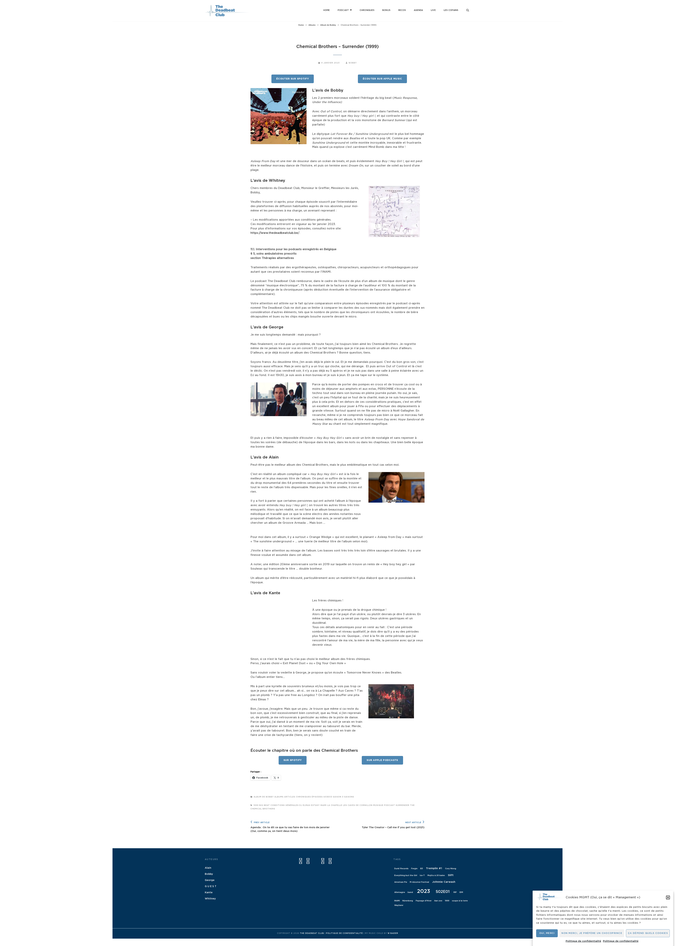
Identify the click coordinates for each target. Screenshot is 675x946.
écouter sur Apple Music (382, 79)
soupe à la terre (460, 901)
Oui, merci (547, 933)
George (209, 880)
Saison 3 (338, 797)
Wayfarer (398, 905)
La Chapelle (334, 805)
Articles (289, 797)
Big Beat (264, 805)
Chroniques (367, 10)
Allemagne (399, 892)
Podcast (343, 10)
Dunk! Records (401, 869)
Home (326, 10)
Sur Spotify (293, 760)
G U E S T (210, 886)
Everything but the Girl (405, 875)
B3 (421, 869)
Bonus (386, 10)
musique (378, 805)
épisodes (317, 797)
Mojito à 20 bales (436, 875)
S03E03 (327, 797)
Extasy (315, 805)
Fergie (414, 869)
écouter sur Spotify (292, 79)
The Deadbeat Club (312, 933)
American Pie (400, 882)
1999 (256, 805)
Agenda (418, 10)
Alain (208, 868)
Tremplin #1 (434, 868)
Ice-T (422, 875)
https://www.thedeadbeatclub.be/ (274, 233)
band (410, 892)
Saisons (349, 797)
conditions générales (285, 805)
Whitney (210, 898)
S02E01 (443, 892)
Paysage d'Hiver (424, 901)
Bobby (353, 63)
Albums (312, 25)
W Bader (393, 933)
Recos (402, 10)
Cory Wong (450, 869)
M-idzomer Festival (419, 882)
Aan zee (438, 901)
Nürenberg (407, 901)
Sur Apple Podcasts (382, 760)
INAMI (323, 805)
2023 (423, 891)
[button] (668, 897)
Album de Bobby (328, 25)
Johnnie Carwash (443, 882)
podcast (389, 805)
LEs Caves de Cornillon (357, 805)
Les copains (451, 10)
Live (433, 10)
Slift (451, 875)
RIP (455, 892)
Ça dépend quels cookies (648, 933)
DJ (300, 805)
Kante (209, 892)
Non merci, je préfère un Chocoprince (591, 933)
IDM (461, 892)
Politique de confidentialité (583, 941)
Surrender (402, 805)
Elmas (306, 805)
